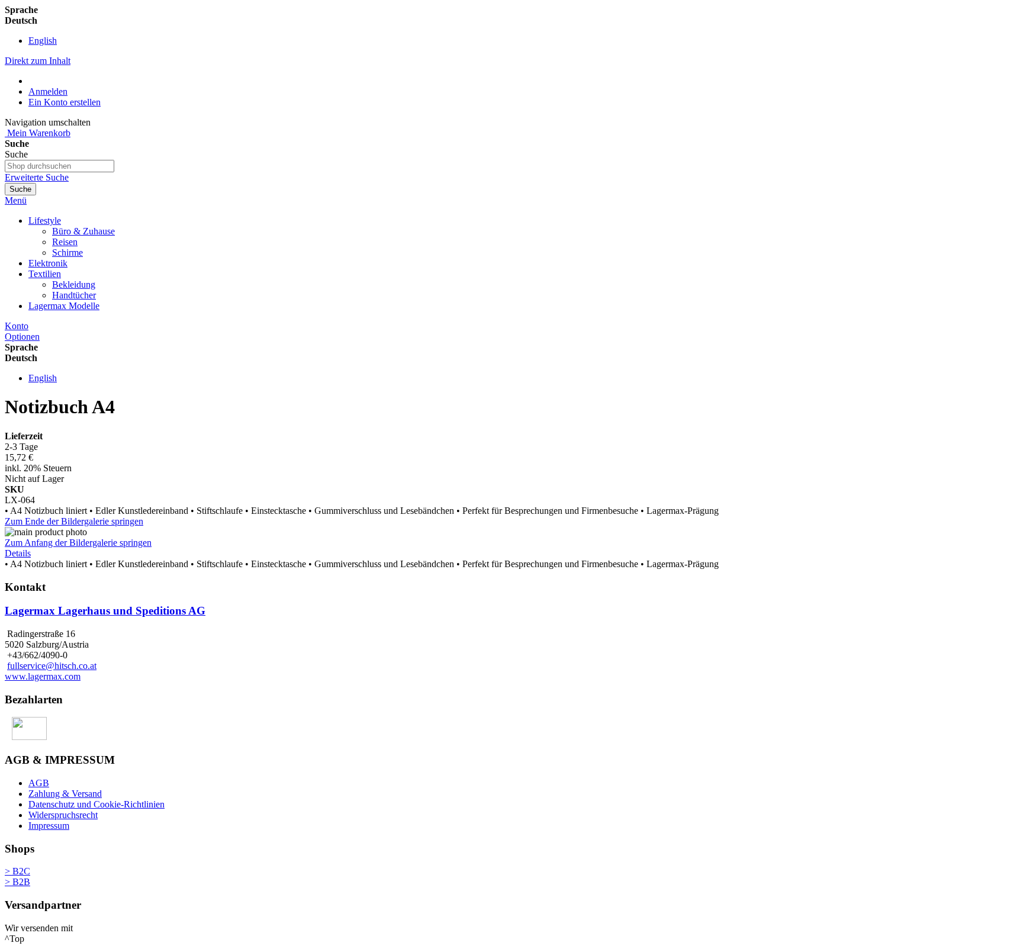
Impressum (48, 826)
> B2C (17, 871)
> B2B (17, 882)
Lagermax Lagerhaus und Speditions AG (105, 610)
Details (18, 553)
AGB (38, 783)
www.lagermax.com (43, 676)
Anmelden (47, 91)
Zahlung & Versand (65, 794)
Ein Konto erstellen (64, 102)
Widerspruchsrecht (63, 815)
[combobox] (59, 166)
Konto (16, 326)
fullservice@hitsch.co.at (51, 666)
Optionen (22, 337)
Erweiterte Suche (37, 177)
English (42, 41)
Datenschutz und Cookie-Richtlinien (96, 804)
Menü (16, 200)
